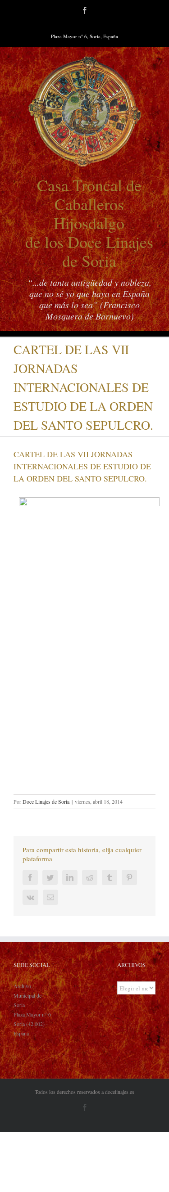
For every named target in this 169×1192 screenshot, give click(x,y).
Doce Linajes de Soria (46, 801)
